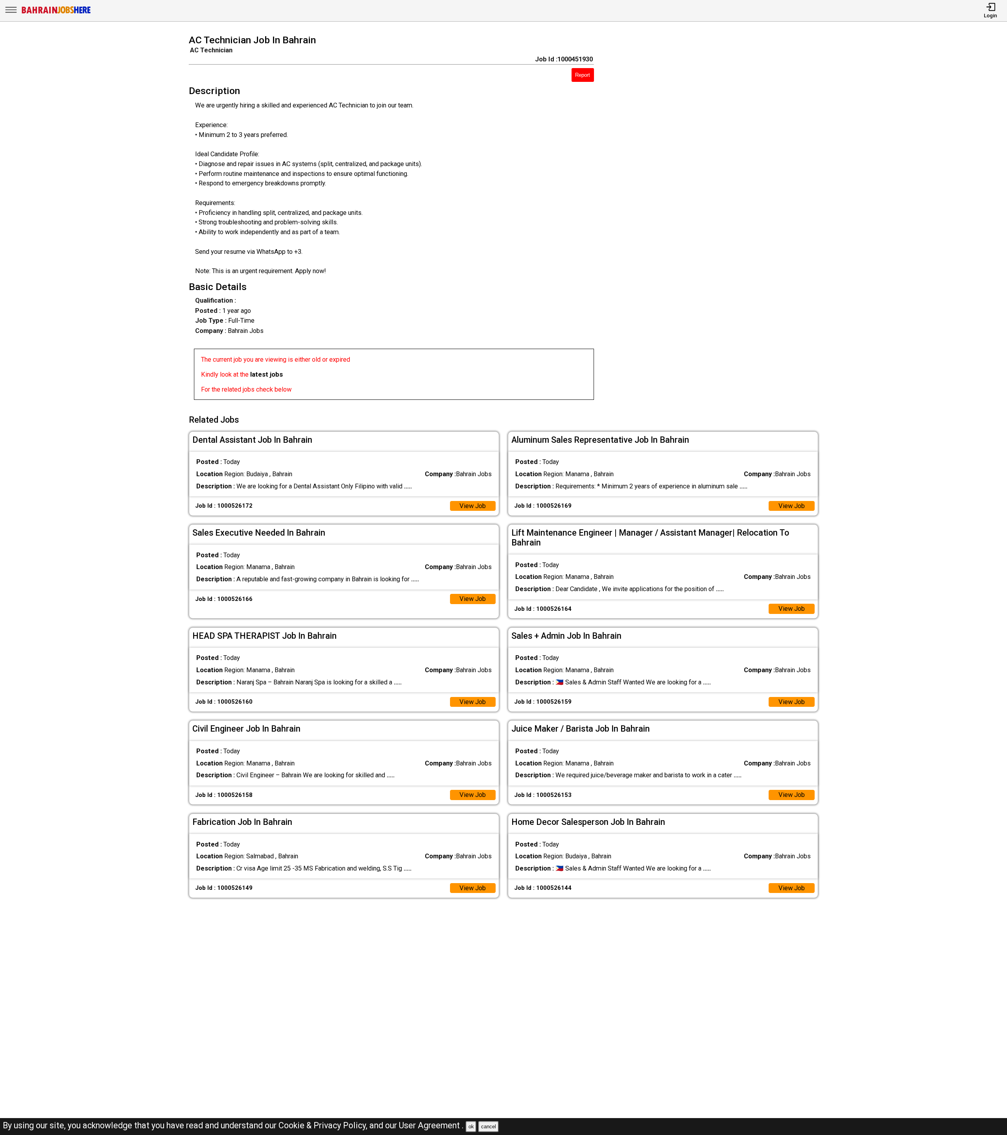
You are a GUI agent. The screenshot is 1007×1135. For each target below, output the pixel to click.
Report (582, 75)
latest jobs (266, 374)
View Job (472, 506)
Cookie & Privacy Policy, (323, 1125)
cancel (488, 1126)
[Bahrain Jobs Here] (56, 13)
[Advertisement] (718, 220)
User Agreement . (431, 1125)
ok (471, 1126)
